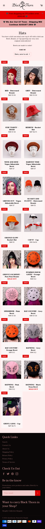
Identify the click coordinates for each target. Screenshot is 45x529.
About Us (5, 448)
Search (4, 442)
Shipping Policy (8, 452)
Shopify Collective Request (12, 511)
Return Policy (7, 455)
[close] (42, 13)
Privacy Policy (7, 458)
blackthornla (11, 518)
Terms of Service (8, 462)
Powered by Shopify (22, 518)
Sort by (22, 50)
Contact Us (6, 445)
